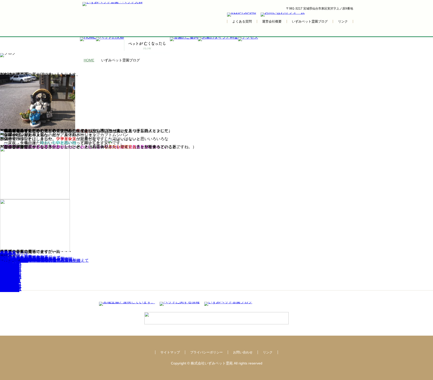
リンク (343, 21)
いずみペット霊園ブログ (310, 21)
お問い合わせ (243, 352)
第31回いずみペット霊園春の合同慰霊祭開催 (40, 260)
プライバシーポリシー (206, 352)
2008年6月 (9, 290)
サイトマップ (170, 352)
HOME (89, 60)
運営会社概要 (272, 21)
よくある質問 (242, 21)
